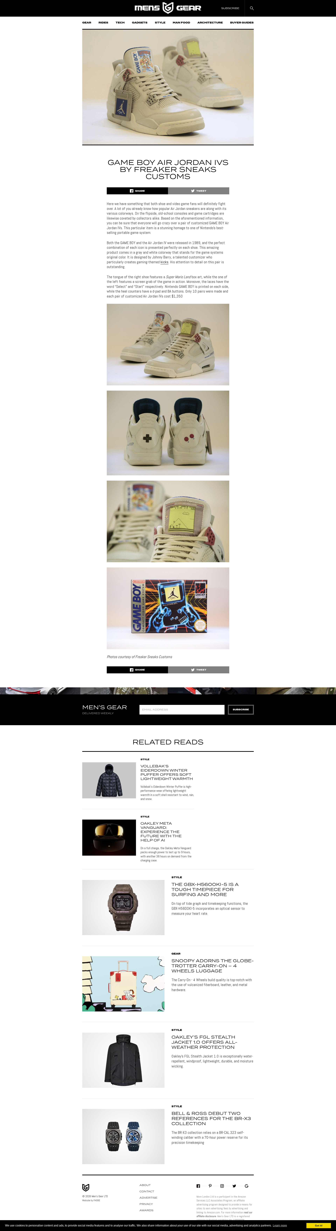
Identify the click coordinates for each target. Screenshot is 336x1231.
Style (160, 23)
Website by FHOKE (91, 1200)
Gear (86, 23)
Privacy (146, 1204)
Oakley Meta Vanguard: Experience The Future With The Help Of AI (161, 832)
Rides (103, 23)
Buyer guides (242, 23)
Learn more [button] (280, 1225)
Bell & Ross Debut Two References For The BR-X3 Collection (211, 1118)
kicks (164, 261)
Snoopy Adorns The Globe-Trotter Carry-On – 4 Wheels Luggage (213, 966)
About (145, 1185)
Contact (146, 1192)
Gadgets (140, 23)
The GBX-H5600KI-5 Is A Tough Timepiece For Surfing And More (205, 889)
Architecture (210, 23)
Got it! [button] (319, 1225)
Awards (146, 1210)
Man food (181, 23)
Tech (120, 23)
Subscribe (241, 709)
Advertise (148, 1198)
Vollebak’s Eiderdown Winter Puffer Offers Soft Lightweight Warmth (167, 773)
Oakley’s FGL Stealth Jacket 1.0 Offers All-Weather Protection (204, 1042)
